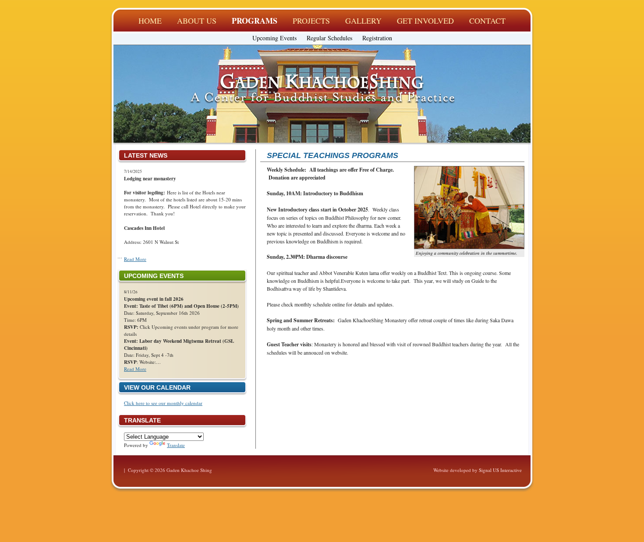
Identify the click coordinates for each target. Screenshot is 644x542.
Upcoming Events (274, 38)
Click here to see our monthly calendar (163, 403)
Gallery (363, 20)
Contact (487, 20)
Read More (135, 259)
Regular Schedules (329, 38)
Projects (311, 20)
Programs (254, 20)
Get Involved (425, 20)
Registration (377, 38)
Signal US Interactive (500, 470)
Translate (176, 445)
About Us (196, 20)
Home (150, 20)
